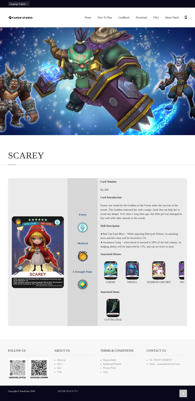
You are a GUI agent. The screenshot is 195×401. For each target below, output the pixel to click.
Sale (59, 368)
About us (61, 360)
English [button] (18, 4)
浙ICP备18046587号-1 (68, 391)
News (59, 364)
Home (88, 17)
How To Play (105, 17)
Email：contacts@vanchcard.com (164, 364)
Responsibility (109, 360)
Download (141, 17)
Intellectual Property (112, 364)
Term (105, 372)
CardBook (123, 17)
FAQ (155, 17)
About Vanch (172, 17)
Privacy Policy (109, 368)
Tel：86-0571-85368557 (160, 360)
